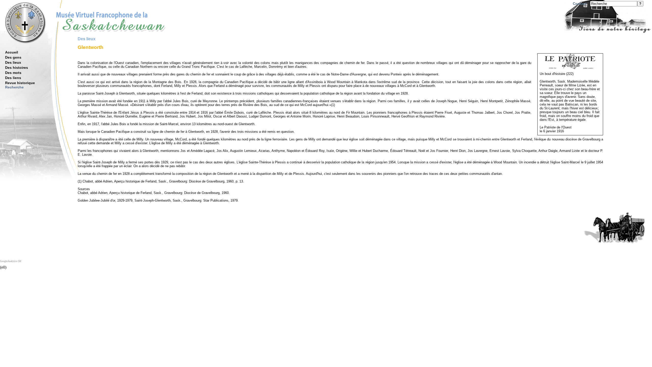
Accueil (11, 52)
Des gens (13, 57)
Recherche (14, 87)
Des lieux (13, 62)
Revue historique (20, 83)
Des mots (13, 73)
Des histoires (16, 67)
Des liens (13, 78)
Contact (580, 4)
